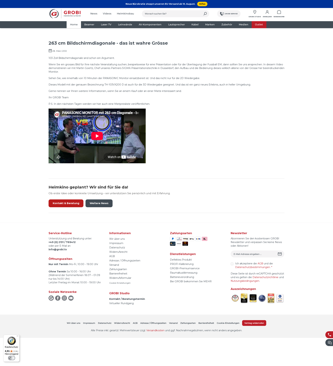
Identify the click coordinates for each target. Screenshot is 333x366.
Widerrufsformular (120, 277)
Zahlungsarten (118, 269)
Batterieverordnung (182, 277)
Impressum (116, 243)
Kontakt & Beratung (66, 203)
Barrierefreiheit (118, 273)
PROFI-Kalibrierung (182, 264)
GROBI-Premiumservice (185, 268)
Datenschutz (117, 247)
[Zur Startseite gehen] (65, 14)
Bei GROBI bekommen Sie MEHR (191, 281)
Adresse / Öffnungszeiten (124, 260)
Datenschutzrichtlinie (265, 277)
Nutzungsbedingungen (245, 280)
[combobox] (171, 13)
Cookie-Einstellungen (120, 283)
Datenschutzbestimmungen (252, 267)
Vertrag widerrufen (254, 323)
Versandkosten (155, 330)
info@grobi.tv (58, 249)
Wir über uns (117, 238)
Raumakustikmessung (183, 272)
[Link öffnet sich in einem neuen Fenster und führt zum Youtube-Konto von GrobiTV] (71, 298)
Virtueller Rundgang (121, 303)
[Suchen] (205, 13)
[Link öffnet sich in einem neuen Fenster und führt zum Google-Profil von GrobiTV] (51, 298)
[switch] (11, 358)
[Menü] (17, 337)
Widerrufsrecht (118, 251)
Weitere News (99, 203)
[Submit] (280, 253)
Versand (114, 264)
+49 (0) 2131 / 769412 (62, 242)
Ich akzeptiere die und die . (254, 265)
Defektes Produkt (181, 259)
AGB (112, 256)
